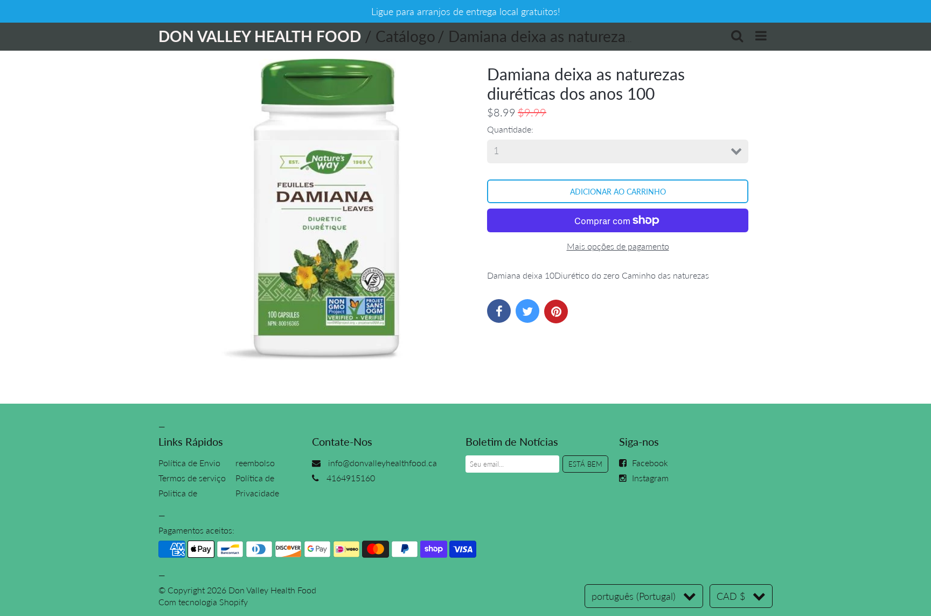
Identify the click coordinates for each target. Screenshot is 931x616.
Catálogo (405, 36)
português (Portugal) (634, 596)
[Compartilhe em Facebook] (499, 311)
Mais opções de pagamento (618, 246)
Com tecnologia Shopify (203, 602)
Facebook (650, 463)
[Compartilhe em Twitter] (527, 311)
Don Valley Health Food (272, 590)
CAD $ (731, 596)
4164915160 (350, 478)
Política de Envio (189, 463)
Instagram (650, 478)
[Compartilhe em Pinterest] (556, 311)
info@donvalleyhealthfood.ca (382, 463)
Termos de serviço (192, 478)
